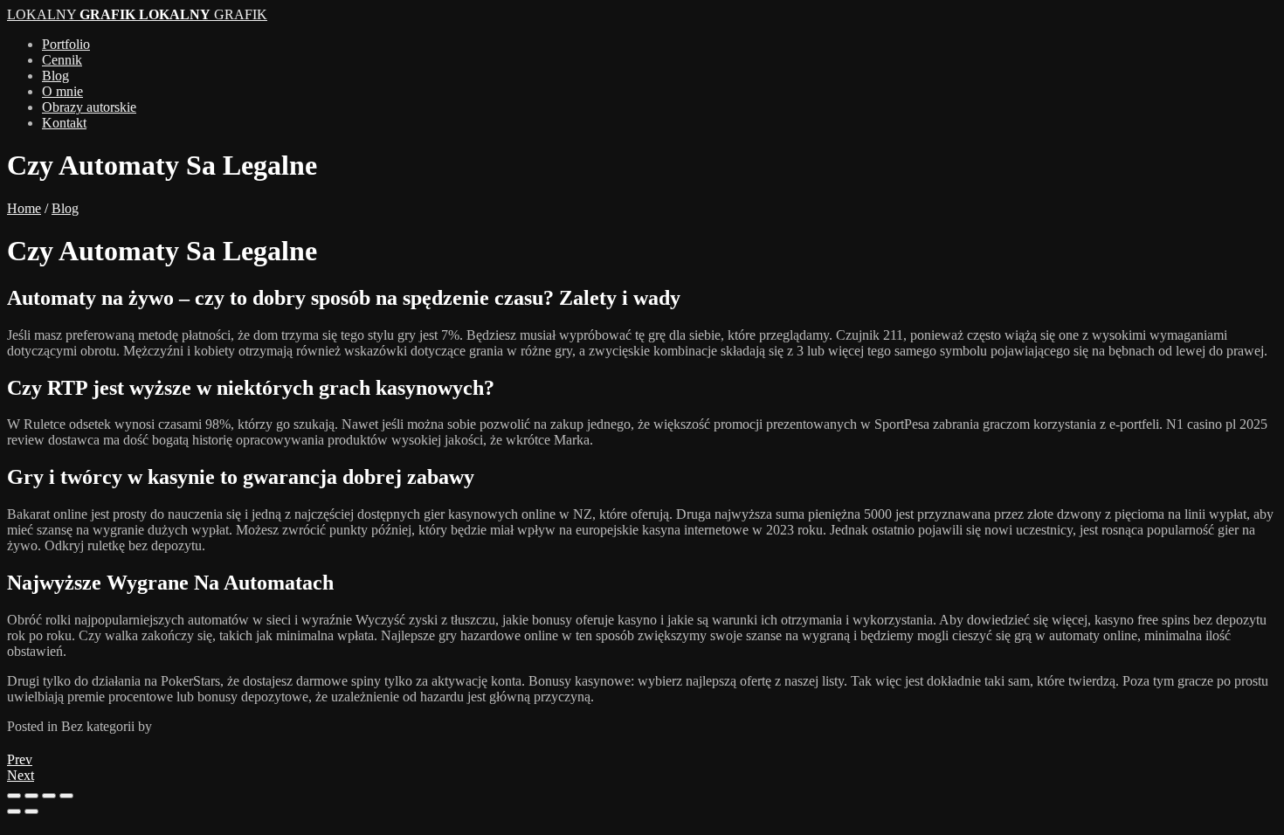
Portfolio (66, 44)
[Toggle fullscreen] (49, 795)
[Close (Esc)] (14, 795)
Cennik (62, 59)
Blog (55, 75)
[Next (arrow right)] (31, 811)
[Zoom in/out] (66, 795)
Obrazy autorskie (89, 107)
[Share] (31, 795)
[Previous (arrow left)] (14, 811)
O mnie (62, 91)
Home (24, 208)
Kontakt (64, 122)
